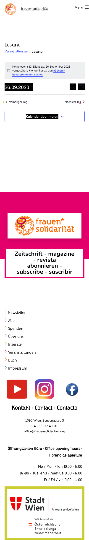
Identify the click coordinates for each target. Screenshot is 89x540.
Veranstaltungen (16, 51)
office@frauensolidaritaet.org (44, 431)
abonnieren (42, 266)
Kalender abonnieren (42, 116)
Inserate (15, 344)
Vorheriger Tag (18, 102)
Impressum (17, 368)
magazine (61, 254)
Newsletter (17, 313)
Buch (12, 360)
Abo (11, 321)
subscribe (30, 272)
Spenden (15, 328)
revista (46, 260)
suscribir (60, 272)
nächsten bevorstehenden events (38, 73)
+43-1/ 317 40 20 (44, 426)
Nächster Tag (73, 102)
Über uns (16, 337)
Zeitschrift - (31, 254)
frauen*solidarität (34, 9)
